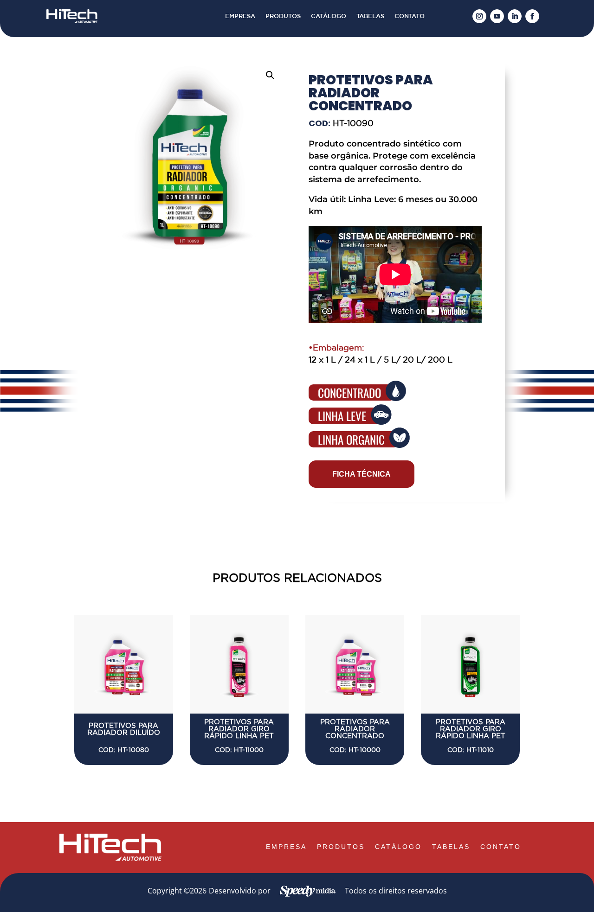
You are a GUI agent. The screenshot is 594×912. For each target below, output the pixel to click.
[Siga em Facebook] (532, 16)
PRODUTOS (283, 16)
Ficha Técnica (361, 474)
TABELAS (370, 16)
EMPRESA (240, 16)
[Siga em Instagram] (479, 16)
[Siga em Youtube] (497, 16)
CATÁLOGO (328, 16)
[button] (270, 75)
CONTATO (409, 16)
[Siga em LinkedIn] (515, 16)
